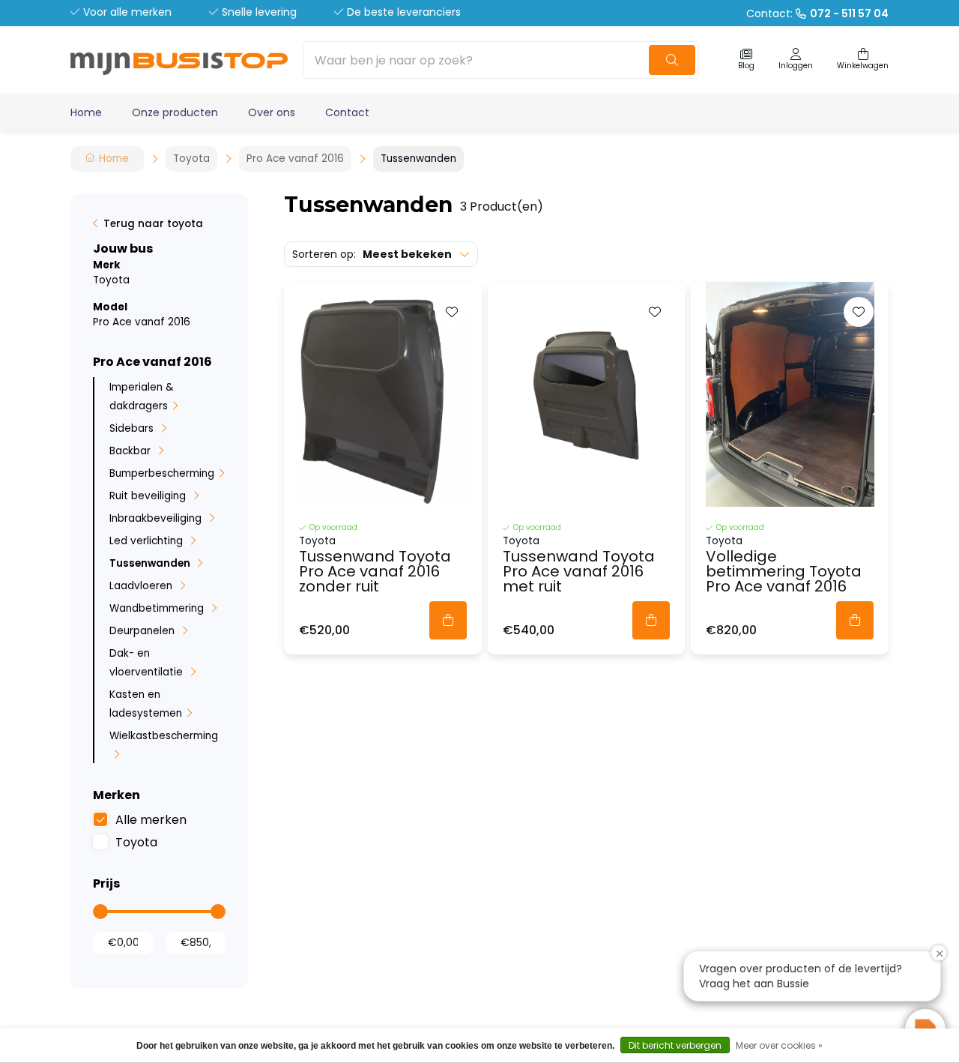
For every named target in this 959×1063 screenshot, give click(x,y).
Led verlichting (147, 541)
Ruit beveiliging (149, 496)
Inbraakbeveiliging (157, 518)
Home (86, 112)
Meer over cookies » (779, 1045)
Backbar (131, 451)
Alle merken (151, 819)
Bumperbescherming (161, 473)
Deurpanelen (143, 631)
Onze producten (175, 112)
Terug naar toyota (153, 224)
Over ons (271, 112)
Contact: (817, 13)
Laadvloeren (142, 586)
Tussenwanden (151, 563)
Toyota (136, 842)
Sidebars (133, 428)
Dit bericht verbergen (675, 1045)
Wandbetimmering (158, 608)
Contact (347, 112)
